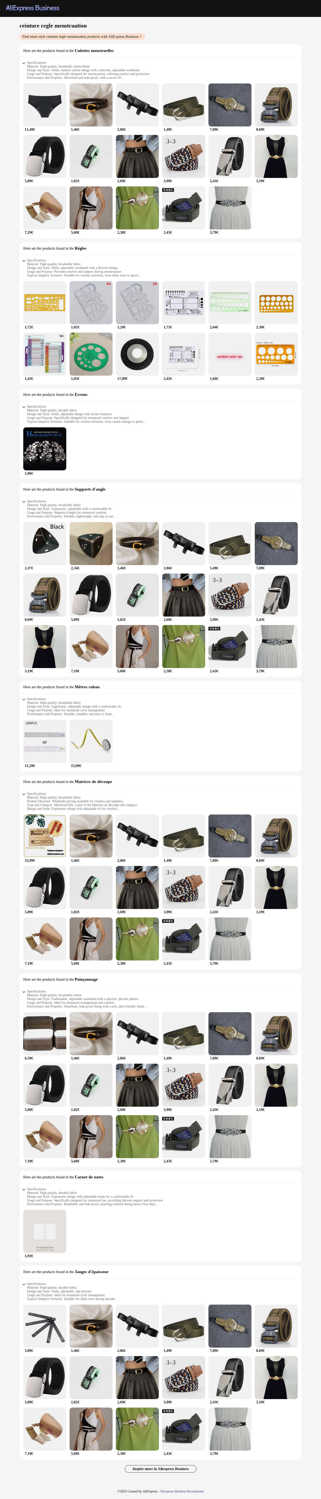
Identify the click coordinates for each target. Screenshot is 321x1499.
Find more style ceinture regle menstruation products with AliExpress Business (80, 37)
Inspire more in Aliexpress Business (161, 1469)
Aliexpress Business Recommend (182, 1491)
